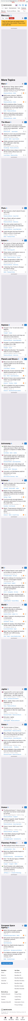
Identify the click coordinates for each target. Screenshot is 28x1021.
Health (17, 488)
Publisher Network (5, 994)
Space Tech (15, 216)
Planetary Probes (11, 236)
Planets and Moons (11, 11)
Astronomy (15, 221)
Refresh (23, 1019)
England (13, 583)
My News (11, 1019)
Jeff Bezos (6, 872)
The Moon (13, 368)
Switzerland (6, 621)
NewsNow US (18, 975)
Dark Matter (6, 452)
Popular (12, 18)
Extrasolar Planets (8, 461)
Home (2, 972)
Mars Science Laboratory (9, 476)
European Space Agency (9, 856)
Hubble (15, 452)
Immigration (10, 592)
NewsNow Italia (18, 983)
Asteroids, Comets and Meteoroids (9, 747)
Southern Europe (11, 959)
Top (3, 18)
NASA (14, 93)
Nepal (9, 497)
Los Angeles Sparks (8, 838)
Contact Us (4, 978)
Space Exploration (15, 131)
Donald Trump (15, 514)
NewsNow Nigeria (19, 978)
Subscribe (3, 980)
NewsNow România (19, 980)
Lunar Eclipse (7, 155)
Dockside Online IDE (6, 1002)
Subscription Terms (19, 1002)
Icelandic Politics (7, 614)
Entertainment (12, 8)
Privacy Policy (18, 994)
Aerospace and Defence (12, 698)
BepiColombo (7, 950)
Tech (19, 8)
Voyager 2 (6, 333)
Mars (19, 11)
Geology (5, 497)
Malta (5, 959)
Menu (17, 1019)
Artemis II (6, 139)
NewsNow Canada (19, 986)
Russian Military (15, 600)
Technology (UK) (11, 249)
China (5, 636)
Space (10, 333)
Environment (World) (8, 628)
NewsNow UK (18, 972)
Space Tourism (15, 139)
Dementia (6, 488)
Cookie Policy (18, 996)
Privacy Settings (19, 1004)
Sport (6, 8)
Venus (5, 705)
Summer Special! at (13, 1)
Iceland (13, 614)
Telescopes (14, 469)
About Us (3, 975)
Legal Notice (18, 999)
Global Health (12, 488)
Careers (3, 999)
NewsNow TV (4, 983)
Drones (18, 257)
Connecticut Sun (17, 838)
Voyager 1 (6, 863)
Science (23, 8)
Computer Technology (16, 872)
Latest (6, 18)
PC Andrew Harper (8, 575)
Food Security (12, 506)
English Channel (7, 583)
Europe (11, 621)
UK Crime (15, 575)
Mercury (3, 11)
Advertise (3, 996)
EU (17, 614)
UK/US (5, 592)
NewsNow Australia (19, 988)
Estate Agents (7, 720)
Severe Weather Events (16, 636)
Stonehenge (6, 147)
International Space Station (15, 390)
